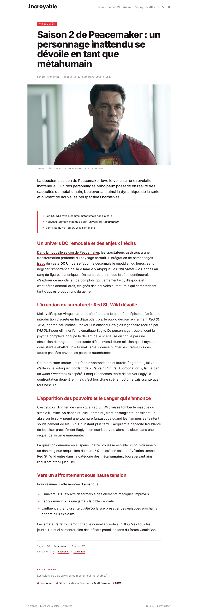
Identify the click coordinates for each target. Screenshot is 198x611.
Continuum (46, 583)
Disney (138, 7)
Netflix (150, 7)
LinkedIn (79, 551)
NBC (118, 583)
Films (100, 7)
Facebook (63, 551)
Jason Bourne (79, 583)
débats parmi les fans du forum (114, 530)
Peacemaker (61, 546)
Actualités (47, 23)
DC (48, 546)
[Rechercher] (163, 7)
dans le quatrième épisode (122, 314)
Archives (67, 605)
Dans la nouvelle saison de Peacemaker (68, 252)
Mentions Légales (49, 605)
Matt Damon (102, 583)
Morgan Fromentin (48, 76)
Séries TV (114, 7)
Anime (127, 7)
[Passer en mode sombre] (169, 7)
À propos (32, 605)
